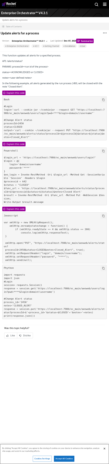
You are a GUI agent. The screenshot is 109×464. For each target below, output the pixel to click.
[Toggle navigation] (105, 4)
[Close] (104, 448)
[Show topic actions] (105, 33)
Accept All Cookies (64, 458)
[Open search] (96, 4)
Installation (70, 46)
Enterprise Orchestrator (18, 46)
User (83, 46)
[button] (54, 26)
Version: (5, 40)
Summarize (87, 41)
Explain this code (16, 92)
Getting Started (52, 46)
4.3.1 (36, 46)
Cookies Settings (42, 458)
